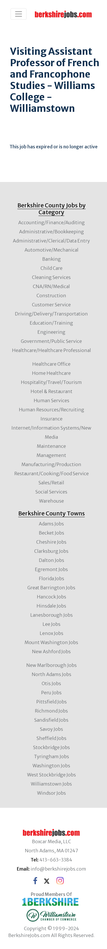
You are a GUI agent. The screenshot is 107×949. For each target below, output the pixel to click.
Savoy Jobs (51, 729)
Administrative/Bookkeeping (51, 231)
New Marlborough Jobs (51, 665)
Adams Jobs (51, 524)
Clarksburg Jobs (51, 551)
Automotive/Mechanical (51, 250)
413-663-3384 (55, 860)
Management (51, 455)
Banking (51, 259)
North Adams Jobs (51, 674)
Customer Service (51, 304)
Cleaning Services (51, 277)
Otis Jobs (51, 683)
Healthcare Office (51, 364)
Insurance (51, 419)
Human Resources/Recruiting (51, 409)
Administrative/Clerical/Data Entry (51, 241)
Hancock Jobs (51, 597)
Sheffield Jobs (51, 738)
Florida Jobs (51, 578)
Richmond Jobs (51, 711)
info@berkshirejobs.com (58, 869)
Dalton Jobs (51, 560)
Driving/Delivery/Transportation (51, 314)
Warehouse (51, 501)
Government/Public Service (51, 341)
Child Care (51, 268)
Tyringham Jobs (51, 756)
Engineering (51, 332)
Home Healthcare (51, 373)
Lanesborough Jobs (51, 615)
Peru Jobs (51, 692)
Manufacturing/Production (51, 464)
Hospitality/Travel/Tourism (51, 382)
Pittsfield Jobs (51, 702)
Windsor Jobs (51, 793)
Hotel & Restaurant (51, 391)
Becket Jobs (51, 533)
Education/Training (51, 323)
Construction (51, 295)
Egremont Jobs (51, 569)
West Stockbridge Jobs (51, 775)
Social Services (51, 492)
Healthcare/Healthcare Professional (51, 350)
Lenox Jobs (51, 633)
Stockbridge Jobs (51, 747)
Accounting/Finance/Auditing (51, 222)
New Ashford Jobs (51, 651)
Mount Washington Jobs (51, 642)
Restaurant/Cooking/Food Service (51, 473)
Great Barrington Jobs (51, 587)
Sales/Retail (51, 482)
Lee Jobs (51, 624)
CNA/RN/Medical (51, 286)
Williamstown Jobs (51, 784)
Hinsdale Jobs (51, 606)
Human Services (51, 400)
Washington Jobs (51, 765)
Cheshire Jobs (51, 542)
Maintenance (51, 446)
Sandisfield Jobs (51, 720)
